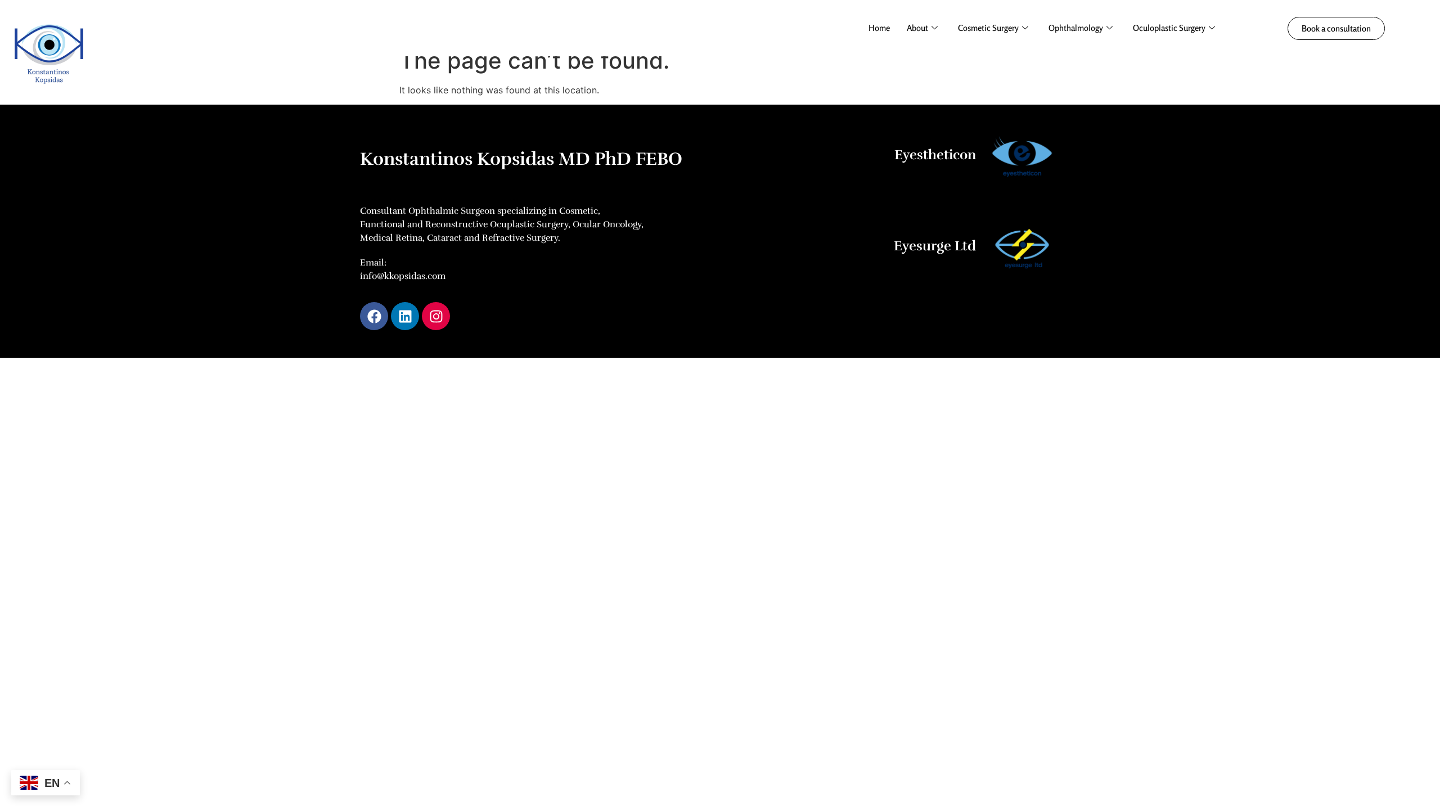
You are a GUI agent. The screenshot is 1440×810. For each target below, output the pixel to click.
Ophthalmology (1075, 27)
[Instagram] (436, 316)
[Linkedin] (405, 316)
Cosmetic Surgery (988, 27)
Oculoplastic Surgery (1169, 27)
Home (879, 27)
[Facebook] (374, 316)
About (917, 27)
